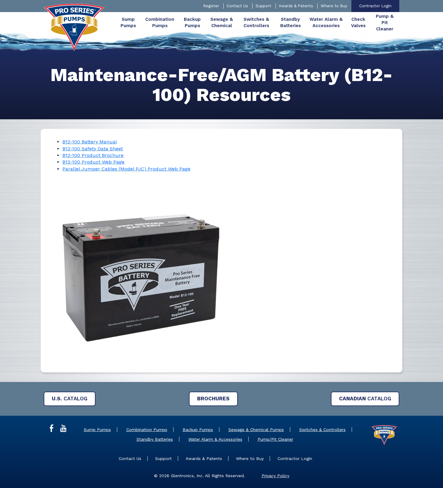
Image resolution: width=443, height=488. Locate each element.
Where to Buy (334, 6)
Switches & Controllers (322, 429)
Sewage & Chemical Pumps (256, 429)
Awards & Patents (296, 6)
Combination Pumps (146, 429)
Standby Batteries (155, 439)
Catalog (69, 399)
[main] (221, 221)
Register (211, 6)
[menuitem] (128, 22)
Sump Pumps (97, 429)
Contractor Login (375, 6)
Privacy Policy (275, 475)
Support (263, 6)
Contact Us (237, 6)
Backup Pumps (198, 429)
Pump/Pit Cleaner (275, 439)
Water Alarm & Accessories (215, 439)
